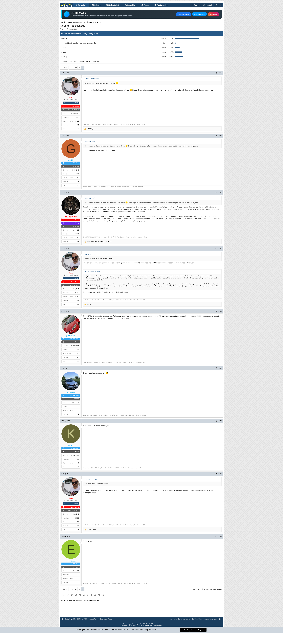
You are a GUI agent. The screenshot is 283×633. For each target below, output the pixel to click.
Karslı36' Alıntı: (89, 479)
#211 (220, 73)
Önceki (65, 67)
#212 (220, 136)
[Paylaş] (216, 73)
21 (79, 67)
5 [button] (164, 48)
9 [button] (164, 57)
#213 (220, 192)
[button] (87, 5)
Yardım (206, 619)
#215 (220, 311)
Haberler (97, 5)
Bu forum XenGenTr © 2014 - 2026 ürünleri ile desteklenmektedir (141, 625)
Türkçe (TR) (83, 619)
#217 (220, 421)
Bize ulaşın (173, 619)
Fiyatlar (147, 5)
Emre (63, 29)
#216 (220, 368)
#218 (220, 474)
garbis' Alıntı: (89, 254)
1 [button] (164, 43)
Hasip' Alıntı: (89, 141)
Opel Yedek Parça (106, 619)
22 (82, 67)
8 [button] (164, 52)
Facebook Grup (199, 14)
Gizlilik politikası (197, 619)
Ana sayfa (213, 619)
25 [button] (164, 38)
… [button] (72, 67)
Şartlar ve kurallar (184, 619)
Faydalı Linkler (162, 5)
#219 (220, 536)
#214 (220, 248)
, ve (99, 241)
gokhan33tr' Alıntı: (91, 79)
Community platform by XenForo (141, 624)
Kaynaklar (131, 5)
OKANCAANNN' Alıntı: (92, 271)
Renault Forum (93, 619)
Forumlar (82, 5)
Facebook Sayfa (183, 14)
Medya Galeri (113, 5)
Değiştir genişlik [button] (70, 619)
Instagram (213, 14)
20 (76, 67)
